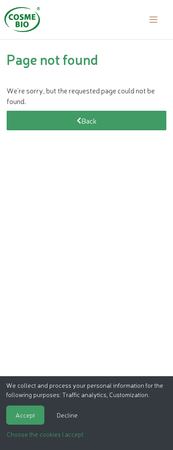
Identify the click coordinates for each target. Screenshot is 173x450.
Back (89, 120)
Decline (67, 415)
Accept (25, 415)
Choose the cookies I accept (45, 434)
